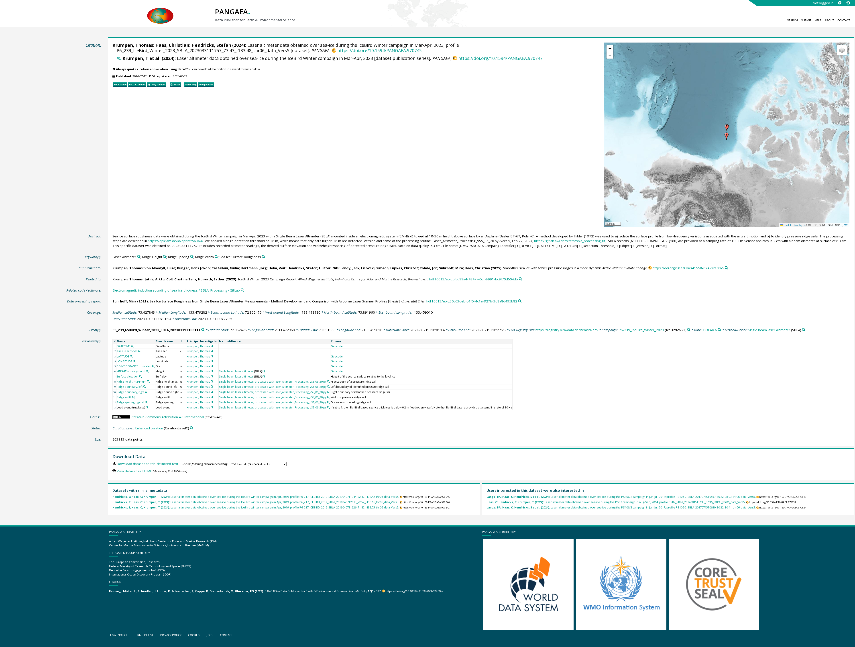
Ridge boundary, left (129, 387)
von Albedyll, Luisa (160, 268)
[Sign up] (840, 3)
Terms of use (144, 635)
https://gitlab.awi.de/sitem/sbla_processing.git (569, 241)
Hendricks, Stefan (211, 45)
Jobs (210, 635)
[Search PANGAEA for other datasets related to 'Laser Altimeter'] (138, 257)
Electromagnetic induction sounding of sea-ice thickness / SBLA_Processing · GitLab (176, 290)
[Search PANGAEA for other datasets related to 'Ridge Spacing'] (191, 257)
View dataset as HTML (134, 471)
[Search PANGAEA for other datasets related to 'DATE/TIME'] (132, 346)
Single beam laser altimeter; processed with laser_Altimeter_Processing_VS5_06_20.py (272, 382)
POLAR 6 (710, 330)
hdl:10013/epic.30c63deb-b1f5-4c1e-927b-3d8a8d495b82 (471, 301)
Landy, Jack (349, 268)
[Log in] (848, 3)
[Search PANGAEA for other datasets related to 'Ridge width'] (133, 397)
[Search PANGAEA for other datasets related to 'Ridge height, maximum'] (148, 381)
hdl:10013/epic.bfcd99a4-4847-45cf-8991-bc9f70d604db (473, 279)
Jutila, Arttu (155, 279)
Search (792, 20)
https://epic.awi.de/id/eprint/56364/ (175, 241)
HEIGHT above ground (131, 371)
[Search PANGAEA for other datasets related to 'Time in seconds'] (139, 351)
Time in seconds (127, 351)
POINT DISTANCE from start (134, 366)
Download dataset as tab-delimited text (147, 463)
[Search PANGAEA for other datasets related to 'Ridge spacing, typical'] (146, 402)
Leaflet (787, 225)
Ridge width (124, 397)
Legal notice (118, 635)
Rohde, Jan (428, 268)
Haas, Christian (172, 45)
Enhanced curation (149, 428)
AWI (846, 225)
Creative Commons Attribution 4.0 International (168, 417)
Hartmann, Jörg (254, 268)
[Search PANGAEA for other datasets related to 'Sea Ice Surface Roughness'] (263, 257)
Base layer (799, 225)
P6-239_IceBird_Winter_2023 (641, 330)
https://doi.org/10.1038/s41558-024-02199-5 (688, 268)
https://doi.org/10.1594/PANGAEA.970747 (500, 58)
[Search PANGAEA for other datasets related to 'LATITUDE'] (131, 356)
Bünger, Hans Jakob (193, 268)
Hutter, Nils (329, 268)
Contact (843, 20)
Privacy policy (170, 635)
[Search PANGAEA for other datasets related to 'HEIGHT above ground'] (147, 371)
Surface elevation (127, 376)
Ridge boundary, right (130, 392)
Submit (806, 20)
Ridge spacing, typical (130, 402)
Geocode (337, 346)
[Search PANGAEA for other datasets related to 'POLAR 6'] (719, 330)
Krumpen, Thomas (132, 45)
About (829, 20)
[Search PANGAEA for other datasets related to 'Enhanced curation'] (191, 428)
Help (818, 20)
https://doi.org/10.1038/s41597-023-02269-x (414, 591)
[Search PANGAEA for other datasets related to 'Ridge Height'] (164, 257)
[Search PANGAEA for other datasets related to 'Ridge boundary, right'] (146, 392)
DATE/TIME (123, 346)
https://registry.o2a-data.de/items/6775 (566, 330)
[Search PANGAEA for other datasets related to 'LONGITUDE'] (134, 361)
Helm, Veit (277, 268)
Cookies (194, 635)
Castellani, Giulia (225, 268)
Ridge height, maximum (131, 382)
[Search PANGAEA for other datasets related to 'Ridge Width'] (216, 257)
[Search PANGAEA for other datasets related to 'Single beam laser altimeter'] (803, 330)
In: (119, 58)
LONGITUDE (124, 361)
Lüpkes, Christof (404, 268)
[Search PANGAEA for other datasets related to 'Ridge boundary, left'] (144, 386)
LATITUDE (123, 356)
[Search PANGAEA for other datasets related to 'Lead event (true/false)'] (147, 407)
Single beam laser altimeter (769, 330)
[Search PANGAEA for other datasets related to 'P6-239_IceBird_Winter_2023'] (688, 330)
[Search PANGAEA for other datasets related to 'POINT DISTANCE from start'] (153, 366)
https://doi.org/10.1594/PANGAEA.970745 (379, 50)
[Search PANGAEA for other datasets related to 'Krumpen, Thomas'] (212, 346)
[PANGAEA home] (160, 11)
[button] (726, 136)
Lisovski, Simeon (375, 268)
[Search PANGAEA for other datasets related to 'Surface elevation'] (140, 376)
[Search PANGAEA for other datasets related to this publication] (726, 268)
